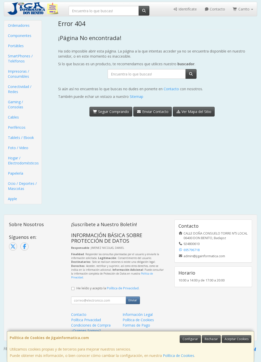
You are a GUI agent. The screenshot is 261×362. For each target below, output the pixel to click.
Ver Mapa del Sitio (195, 111)
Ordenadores (19, 25)
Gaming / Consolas (15, 104)
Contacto (217, 9)
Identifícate (187, 9)
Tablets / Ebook (21, 137)
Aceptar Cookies (237, 339)
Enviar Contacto (154, 111)
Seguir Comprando (113, 111)
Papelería (15, 173)
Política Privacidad (86, 319)
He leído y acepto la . (107, 288)
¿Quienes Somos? (86, 330)
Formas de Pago (136, 325)
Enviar (132, 300)
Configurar (190, 339)
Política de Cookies (178, 355)
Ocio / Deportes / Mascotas (22, 186)
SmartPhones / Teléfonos (20, 58)
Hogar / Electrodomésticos (23, 160)
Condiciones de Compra (91, 325)
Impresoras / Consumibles (18, 74)
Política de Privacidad (123, 288)
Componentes (19, 35)
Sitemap (136, 96)
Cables (13, 117)
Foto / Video (18, 147)
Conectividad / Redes (19, 89)
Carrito (244, 9)
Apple (12, 198)
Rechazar (211, 339)
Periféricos (16, 127)
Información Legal (138, 314)
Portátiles (16, 45)
